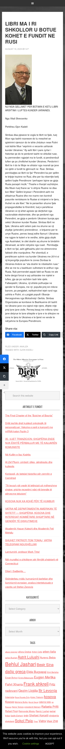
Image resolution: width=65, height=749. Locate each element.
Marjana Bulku (21, 702)
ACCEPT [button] (49, 743)
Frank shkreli (36, 683)
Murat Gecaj (33, 702)
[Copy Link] (4, 376)
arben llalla (49, 651)
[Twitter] (4, 367)
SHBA (26, 715)
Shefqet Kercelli (38, 715)
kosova (50, 696)
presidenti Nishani (32, 707)
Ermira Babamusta (25, 677)
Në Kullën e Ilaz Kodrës (18, 454)
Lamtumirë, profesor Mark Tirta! (22, 551)
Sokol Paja (24, 720)
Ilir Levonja (47, 690)
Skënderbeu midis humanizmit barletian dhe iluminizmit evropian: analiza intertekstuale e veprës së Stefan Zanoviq (29, 582)
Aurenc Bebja (48, 657)
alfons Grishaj (24, 651)
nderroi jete (45, 702)
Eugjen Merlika (45, 677)
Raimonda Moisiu (26, 711)
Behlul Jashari (20, 663)
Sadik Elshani (16, 715)
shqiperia (54, 715)
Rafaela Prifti (49, 706)
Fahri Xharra (14, 684)
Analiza (24, 346)
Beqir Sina (45, 664)
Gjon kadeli (26, 349)
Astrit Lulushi (28, 656)
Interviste (9, 697)
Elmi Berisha (52, 672)
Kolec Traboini (36, 697)
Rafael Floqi (11, 711)
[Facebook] (4, 359)
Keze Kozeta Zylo (22, 697)
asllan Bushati (11, 657)
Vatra (42, 720)
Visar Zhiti (52, 721)
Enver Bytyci (11, 677)
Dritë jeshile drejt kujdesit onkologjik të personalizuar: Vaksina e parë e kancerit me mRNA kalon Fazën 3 (29, 427)
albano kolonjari (11, 652)
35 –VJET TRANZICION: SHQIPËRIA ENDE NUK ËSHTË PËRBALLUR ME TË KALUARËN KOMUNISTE (31, 443)
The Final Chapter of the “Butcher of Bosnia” (29, 415)
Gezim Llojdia (28, 690)
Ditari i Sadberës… (15, 571)
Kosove (9, 702)
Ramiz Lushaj (42, 711)
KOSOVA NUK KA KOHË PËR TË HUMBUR (29, 501)
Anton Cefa (37, 651)
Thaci (36, 721)
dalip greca (15, 671)
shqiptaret (9, 721)
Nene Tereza (18, 706)
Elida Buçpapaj (36, 671)
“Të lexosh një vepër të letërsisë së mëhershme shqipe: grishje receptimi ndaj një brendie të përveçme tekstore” (31, 489)
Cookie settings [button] (30, 743)
